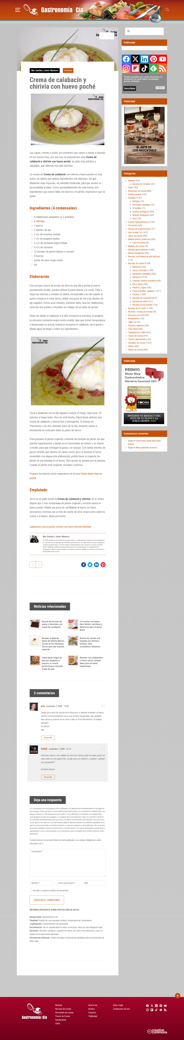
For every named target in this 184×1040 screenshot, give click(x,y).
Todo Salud (133, 329)
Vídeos (131, 346)
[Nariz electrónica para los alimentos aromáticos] (103, 35)
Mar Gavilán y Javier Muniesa (44, 70)
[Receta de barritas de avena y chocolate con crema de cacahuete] (36, 624)
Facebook (126, 59)
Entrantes (68, 70)
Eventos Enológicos (140, 211)
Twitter (135, 59)
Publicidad (92, 1016)
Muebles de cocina (136, 246)
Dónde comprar (134, 194)
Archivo (91, 1009)
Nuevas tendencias (136, 253)
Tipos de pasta (138, 242)
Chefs (130, 187)
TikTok (144, 68)
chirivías (40, 221)
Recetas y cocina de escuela (140, 311)
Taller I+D (132, 322)
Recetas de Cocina (136, 263)
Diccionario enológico (141, 204)
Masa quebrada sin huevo (146, 447)
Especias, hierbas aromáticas (144, 280)
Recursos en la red (136, 315)
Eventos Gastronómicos (138, 222)
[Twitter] (151, 1005)
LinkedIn (144, 59)
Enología (131, 198)
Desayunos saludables (141, 274)
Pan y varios (137, 284)
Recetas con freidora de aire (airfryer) (144, 256)
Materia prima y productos (139, 239)
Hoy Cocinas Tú (134, 232)
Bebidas (131, 180)
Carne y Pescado (139, 270)
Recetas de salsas (140, 301)
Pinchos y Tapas (139, 287)
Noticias (58, 1005)
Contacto (92, 1012)
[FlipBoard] (151, 1010)
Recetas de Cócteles (141, 184)
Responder (48, 737)
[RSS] (165, 1010)
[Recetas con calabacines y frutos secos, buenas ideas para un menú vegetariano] (74, 660)
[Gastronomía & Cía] (53, 9)
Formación (132, 225)
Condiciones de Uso (121, 1009)
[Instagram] (147, 1010)
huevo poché (48, 526)
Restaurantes (133, 318)
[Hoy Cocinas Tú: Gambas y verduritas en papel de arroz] (110, 35)
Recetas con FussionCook (143, 298)
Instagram (126, 68)
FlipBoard (135, 68)
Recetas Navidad (83, 526)
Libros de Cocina (135, 235)
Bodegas (136, 201)
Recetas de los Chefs (137, 308)
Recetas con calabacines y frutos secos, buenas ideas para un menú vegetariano (91, 661)
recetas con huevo (65, 526)
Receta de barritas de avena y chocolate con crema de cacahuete (52, 624)
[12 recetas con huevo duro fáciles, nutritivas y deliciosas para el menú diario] (74, 624)
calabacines (35, 526)
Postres (135, 294)
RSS (162, 68)
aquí (36, 941)
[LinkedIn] (156, 1005)
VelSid (44, 749)
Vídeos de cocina (135, 349)
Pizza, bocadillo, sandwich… (144, 291)
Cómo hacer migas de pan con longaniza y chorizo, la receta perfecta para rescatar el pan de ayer (52, 663)
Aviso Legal (118, 1005)
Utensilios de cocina (136, 343)
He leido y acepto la (50, 890)
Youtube (162, 59)
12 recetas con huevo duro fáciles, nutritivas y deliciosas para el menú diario (91, 625)
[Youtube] (165, 1005)
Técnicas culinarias (136, 325)
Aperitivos (136, 267)
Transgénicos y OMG (136, 332)
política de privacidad (59, 890)
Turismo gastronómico (137, 339)
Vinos (134, 218)
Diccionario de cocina (137, 191)
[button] (17, 9)
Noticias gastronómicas (138, 249)
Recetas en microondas (142, 305)
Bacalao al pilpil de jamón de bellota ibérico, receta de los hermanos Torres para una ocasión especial (53, 644)
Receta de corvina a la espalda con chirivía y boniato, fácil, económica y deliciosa (90, 642)
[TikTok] (156, 1010)
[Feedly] (160, 1010)
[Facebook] (147, 1005)
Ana (43, 706)
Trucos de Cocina (135, 336)
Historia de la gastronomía (139, 229)
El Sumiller (136, 208)
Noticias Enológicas (140, 215)
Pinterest (153, 59)
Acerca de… (93, 1005)
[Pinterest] (160, 1005)
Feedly (153, 68)
